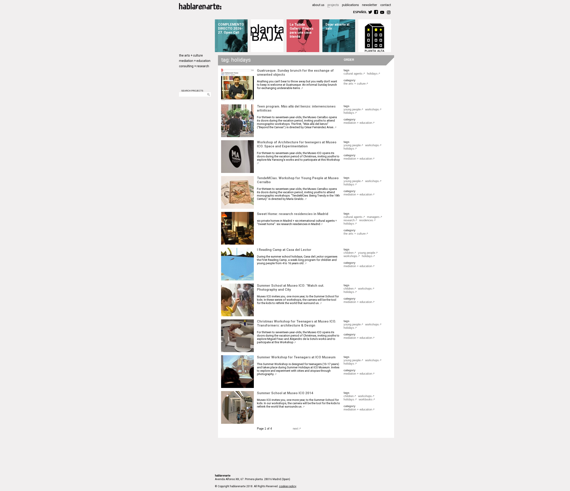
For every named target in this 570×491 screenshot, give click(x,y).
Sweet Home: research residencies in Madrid (292, 214)
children (349, 252)
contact (385, 5)
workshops (372, 109)
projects (333, 5)
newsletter (369, 5)
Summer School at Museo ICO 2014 (285, 393)
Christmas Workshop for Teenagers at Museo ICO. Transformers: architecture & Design (296, 323)
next (295, 428)
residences (366, 220)
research (349, 220)
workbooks (366, 399)
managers (373, 217)
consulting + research (194, 66)
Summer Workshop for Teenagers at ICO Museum (296, 357)
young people (352, 109)
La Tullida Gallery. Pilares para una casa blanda (301, 30)
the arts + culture (191, 55)
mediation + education (194, 61)
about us (318, 5)
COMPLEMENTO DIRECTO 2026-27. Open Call (231, 28)
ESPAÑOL (359, 11)
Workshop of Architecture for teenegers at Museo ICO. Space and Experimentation (296, 144)
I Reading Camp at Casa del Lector (284, 250)
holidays (372, 73)
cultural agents (353, 73)
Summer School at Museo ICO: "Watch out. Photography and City (290, 288)
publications (350, 5)
